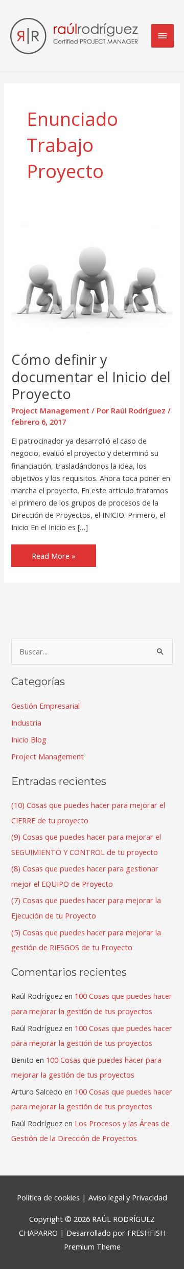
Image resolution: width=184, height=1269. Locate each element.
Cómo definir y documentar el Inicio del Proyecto (91, 376)
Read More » (53, 552)
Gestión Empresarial (45, 706)
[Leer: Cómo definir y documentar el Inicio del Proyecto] (91, 278)
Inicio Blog (29, 739)
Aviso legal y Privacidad (127, 1197)
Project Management (50, 410)
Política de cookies (48, 1197)
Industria (26, 722)
